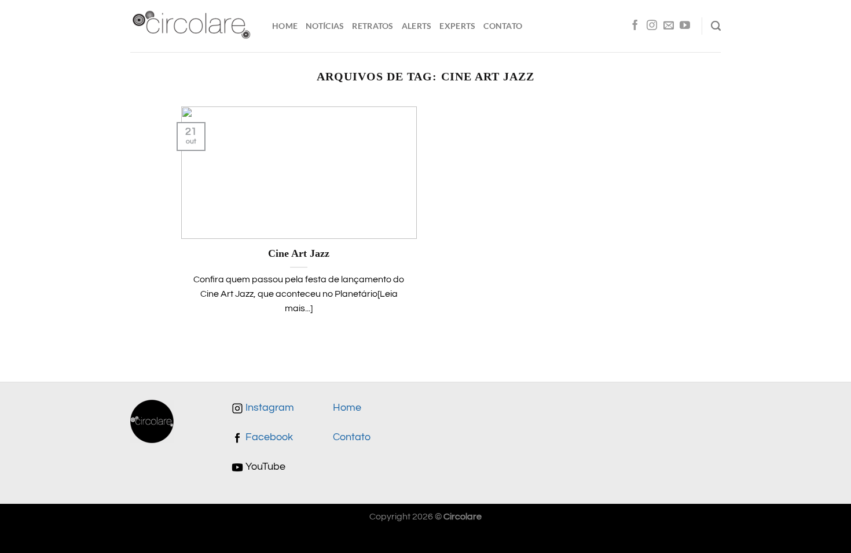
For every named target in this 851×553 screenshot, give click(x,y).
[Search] (716, 26)
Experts (457, 26)
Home (285, 26)
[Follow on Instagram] (652, 26)
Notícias (325, 26)
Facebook (268, 437)
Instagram (268, 408)
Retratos (372, 26)
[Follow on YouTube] (685, 26)
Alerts (417, 26)
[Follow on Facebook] (635, 26)
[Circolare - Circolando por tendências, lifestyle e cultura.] (192, 26)
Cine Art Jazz (298, 253)
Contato (502, 26)
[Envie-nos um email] (668, 26)
